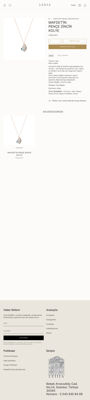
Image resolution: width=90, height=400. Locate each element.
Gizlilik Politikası (9, 344)
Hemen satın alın (67, 47)
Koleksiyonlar (52, 328)
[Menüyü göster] (4, 5)
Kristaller (50, 324)
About (49, 333)
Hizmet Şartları (21, 344)
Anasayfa (50, 315)
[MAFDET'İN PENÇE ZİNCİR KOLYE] (19, 132)
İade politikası (10, 360)
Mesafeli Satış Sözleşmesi (14, 369)
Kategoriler (51, 319)
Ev (49, 19)
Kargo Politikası (10, 365)
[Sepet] (85, 5)
